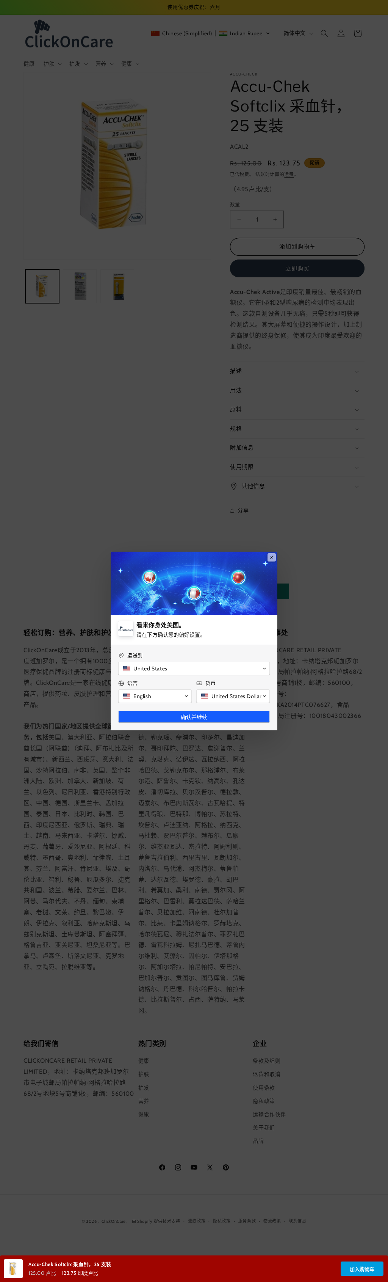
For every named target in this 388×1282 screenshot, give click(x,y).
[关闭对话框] (272, 557)
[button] (194, 668)
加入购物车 (362, 1269)
